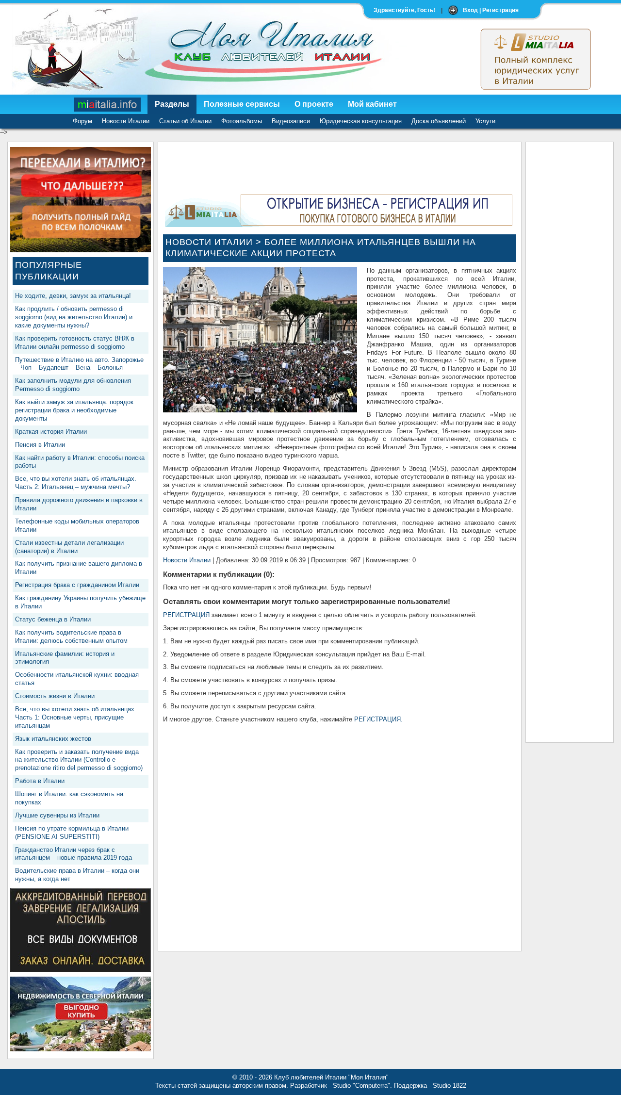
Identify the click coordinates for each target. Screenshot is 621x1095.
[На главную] (107, 104)
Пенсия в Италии (40, 444)
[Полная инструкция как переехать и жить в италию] (80, 250)
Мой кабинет (372, 104)
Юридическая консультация (361, 121)
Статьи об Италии (185, 121)
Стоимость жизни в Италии (55, 696)
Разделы (172, 104)
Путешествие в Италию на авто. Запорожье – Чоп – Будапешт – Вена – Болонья (79, 364)
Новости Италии (125, 121)
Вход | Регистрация (491, 10)
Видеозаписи (291, 121)
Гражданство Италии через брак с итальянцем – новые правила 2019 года (73, 854)
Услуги (485, 121)
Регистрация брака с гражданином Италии (77, 584)
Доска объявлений (438, 121)
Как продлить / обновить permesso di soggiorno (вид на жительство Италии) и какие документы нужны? (73, 317)
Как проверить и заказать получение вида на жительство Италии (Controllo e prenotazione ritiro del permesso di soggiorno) (79, 760)
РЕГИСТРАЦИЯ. (378, 719)
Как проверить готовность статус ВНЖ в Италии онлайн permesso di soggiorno (74, 342)
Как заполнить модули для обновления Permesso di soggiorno (73, 384)
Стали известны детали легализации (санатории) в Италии (69, 547)
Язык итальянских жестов (53, 738)
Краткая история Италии (51, 431)
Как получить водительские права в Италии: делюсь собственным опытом (71, 636)
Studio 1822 (449, 1085)
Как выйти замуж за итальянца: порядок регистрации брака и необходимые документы (74, 410)
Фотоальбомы (241, 121)
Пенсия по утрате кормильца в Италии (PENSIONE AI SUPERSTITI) (72, 832)
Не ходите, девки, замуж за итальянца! (73, 295)
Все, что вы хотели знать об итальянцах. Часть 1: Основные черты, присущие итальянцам (75, 717)
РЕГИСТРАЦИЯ (186, 615)
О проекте (313, 104)
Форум (82, 121)
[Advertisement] (569, 292)
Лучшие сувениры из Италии (57, 815)
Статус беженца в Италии (53, 619)
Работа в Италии (40, 780)
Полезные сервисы (242, 104)
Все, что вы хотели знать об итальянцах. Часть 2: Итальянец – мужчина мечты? (75, 482)
